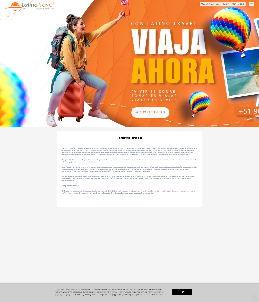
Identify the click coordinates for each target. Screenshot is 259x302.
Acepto (182, 292)
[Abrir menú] (251, 4)
